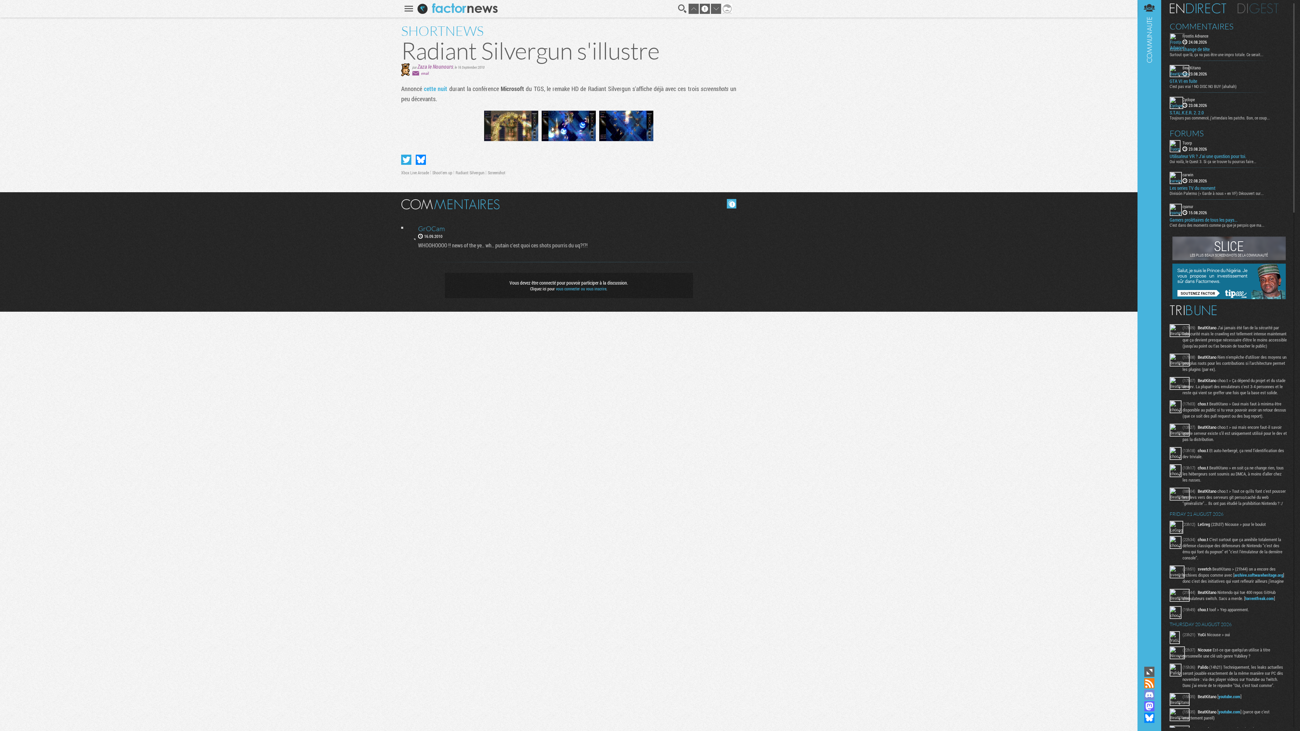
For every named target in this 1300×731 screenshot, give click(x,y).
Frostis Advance (1195, 36)
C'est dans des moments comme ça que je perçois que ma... (1217, 225)
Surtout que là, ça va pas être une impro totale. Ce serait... (1216, 54)
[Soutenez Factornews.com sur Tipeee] (1229, 297)
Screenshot (496, 172)
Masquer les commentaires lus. (731, 203)
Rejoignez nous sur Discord (1149, 695)
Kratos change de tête (1190, 49)
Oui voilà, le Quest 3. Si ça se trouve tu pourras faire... (1213, 161)
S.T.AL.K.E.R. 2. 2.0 (1187, 112)
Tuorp (1187, 143)
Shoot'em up (442, 172)
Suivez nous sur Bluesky (1149, 718)
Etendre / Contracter (1149, 672)
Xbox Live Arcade (415, 172)
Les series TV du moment (1192, 188)
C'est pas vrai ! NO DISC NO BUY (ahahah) (1203, 86)
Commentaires (1202, 26)
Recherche (682, 9)
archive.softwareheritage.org (1258, 575)
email (425, 73)
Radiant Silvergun (470, 172)
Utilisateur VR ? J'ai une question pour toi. (1208, 156)
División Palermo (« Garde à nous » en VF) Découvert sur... (1217, 193)
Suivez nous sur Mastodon (1149, 706)
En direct (1198, 8)
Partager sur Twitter (406, 160)
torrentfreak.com (1259, 598)
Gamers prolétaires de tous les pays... (1203, 220)
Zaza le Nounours (435, 66)
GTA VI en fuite (1183, 81)
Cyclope (1189, 99)
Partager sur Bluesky (421, 160)
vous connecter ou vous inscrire (581, 288)
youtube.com (1229, 696)
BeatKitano (1192, 67)
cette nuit (435, 89)
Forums (1187, 133)
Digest (1258, 8)
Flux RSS (1149, 683)
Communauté (1149, 332)
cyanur (1188, 206)
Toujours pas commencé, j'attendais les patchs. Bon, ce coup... (1220, 117)
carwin (1188, 174)
